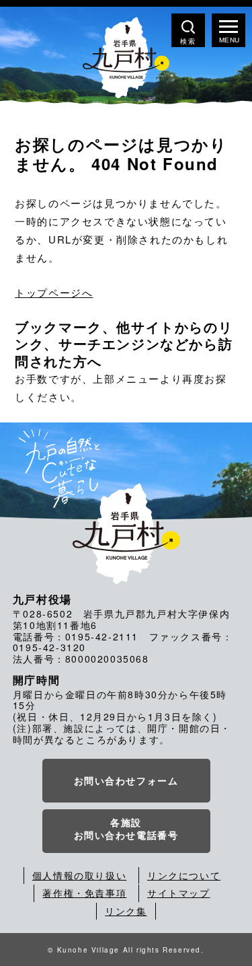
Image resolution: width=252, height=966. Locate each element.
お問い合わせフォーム (126, 780)
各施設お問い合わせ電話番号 (126, 828)
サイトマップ (178, 892)
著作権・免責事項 (84, 892)
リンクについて (183, 875)
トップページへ (54, 292)
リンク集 (125, 911)
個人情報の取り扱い (79, 875)
